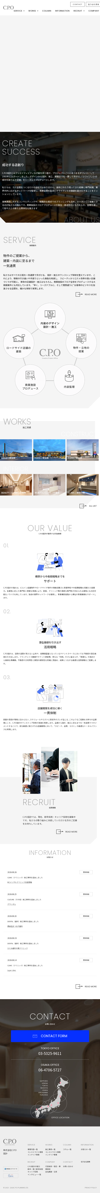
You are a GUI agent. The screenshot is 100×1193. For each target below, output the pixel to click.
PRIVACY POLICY (91, 1187)
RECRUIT (78, 10)
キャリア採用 (33, 1171)
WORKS (32, 10)
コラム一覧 (67, 1149)
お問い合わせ (68, 1166)
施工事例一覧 (50, 1149)
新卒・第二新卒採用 (35, 1169)
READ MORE (91, 294)
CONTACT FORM (54, 1036)
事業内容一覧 (33, 1149)
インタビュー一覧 (34, 1174)
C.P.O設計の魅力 (34, 1166)
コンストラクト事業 (35, 1152)
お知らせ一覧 (86, 1149)
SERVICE (18, 10)
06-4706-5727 (50, 1069)
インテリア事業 (33, 1154)
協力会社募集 (85, 1161)
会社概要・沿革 (51, 1171)
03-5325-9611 (50, 1053)
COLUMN (46, 10)
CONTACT (77, 4)
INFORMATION (62, 10)
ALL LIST (93, 505)
